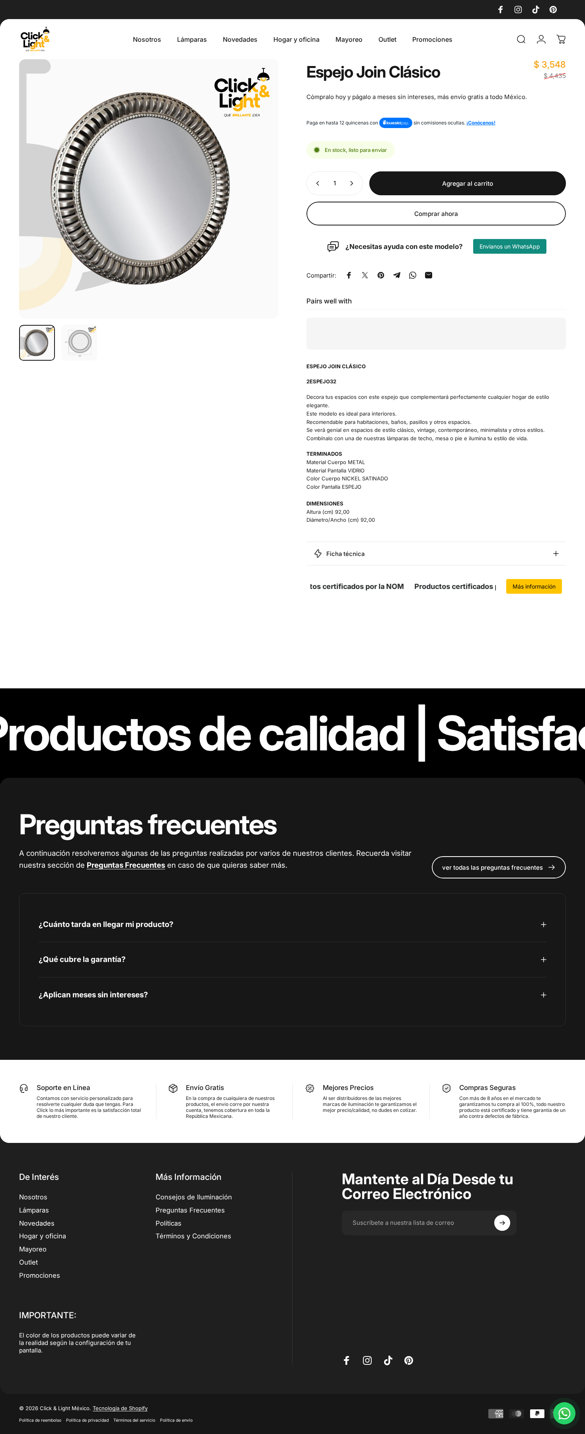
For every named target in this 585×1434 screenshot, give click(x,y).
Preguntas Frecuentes (190, 1210)
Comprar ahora (436, 214)
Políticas (168, 1223)
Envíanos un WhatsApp (510, 246)
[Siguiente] (258, 189)
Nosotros (33, 1197)
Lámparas (34, 1210)
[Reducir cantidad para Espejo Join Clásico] (316, 183)
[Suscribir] (502, 1223)
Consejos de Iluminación (194, 1197)
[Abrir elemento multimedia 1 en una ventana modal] (149, 189)
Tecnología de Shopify (120, 1408)
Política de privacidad (87, 1420)
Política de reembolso (40, 1420)
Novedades (37, 1223)
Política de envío (176, 1420)
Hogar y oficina (42, 1236)
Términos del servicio (134, 1420)
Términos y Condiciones (193, 1236)
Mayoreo (33, 1249)
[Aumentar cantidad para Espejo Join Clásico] (353, 183)
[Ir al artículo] (37, 343)
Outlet (28, 1262)
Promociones (39, 1275)
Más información (534, 586)
